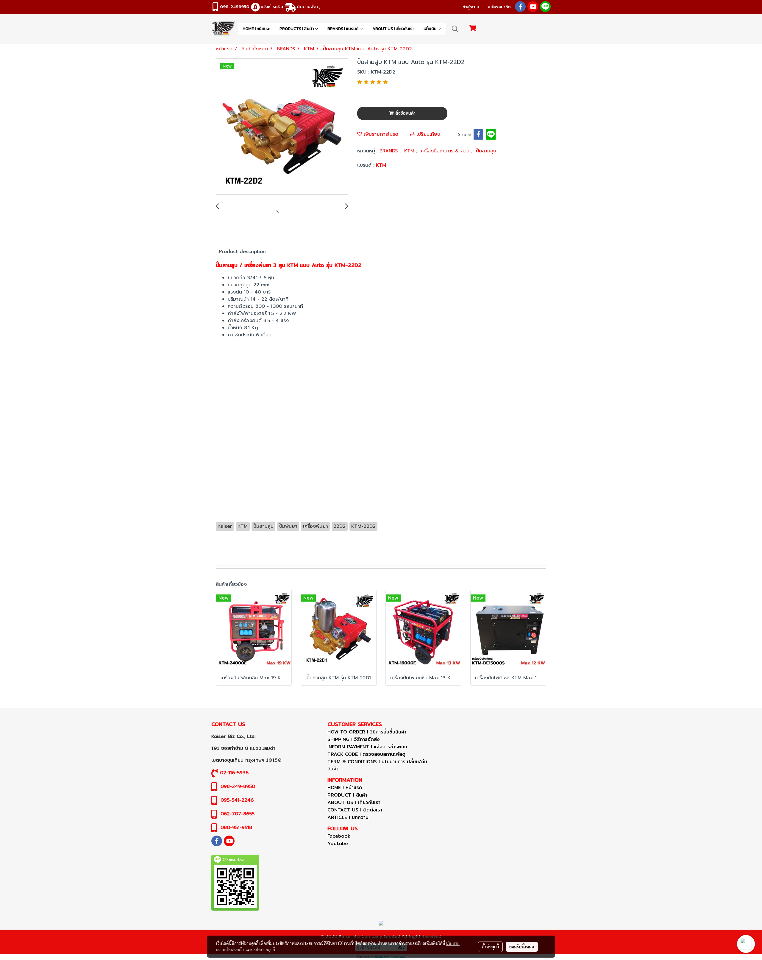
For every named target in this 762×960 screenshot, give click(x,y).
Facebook (338, 836)
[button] (455, 29)
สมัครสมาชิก (499, 7)
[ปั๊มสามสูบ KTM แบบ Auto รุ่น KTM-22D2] (282, 127)
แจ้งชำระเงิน (272, 6)
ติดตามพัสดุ (308, 6)
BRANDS (389, 150)
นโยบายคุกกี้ (264, 949)
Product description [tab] (242, 251)
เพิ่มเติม (430, 29)
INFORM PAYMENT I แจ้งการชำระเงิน (367, 746)
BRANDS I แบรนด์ (343, 29)
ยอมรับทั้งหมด (521, 946)
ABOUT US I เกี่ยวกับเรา (393, 29)
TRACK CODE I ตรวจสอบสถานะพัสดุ (366, 754)
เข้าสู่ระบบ (470, 7)
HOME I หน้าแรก (256, 29)
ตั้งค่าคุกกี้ (490, 946)
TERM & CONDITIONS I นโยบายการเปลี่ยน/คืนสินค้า (377, 765)
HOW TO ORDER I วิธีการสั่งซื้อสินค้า (366, 732)
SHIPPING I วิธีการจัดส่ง (353, 739)
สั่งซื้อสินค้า (405, 113)
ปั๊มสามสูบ (486, 150)
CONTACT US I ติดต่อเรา (354, 810)
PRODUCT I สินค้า (347, 795)
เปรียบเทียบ (427, 134)
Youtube (337, 843)
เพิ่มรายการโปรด (380, 134)
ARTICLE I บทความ (347, 817)
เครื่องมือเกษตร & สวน (446, 150)
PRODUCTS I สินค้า (297, 29)
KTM (410, 150)
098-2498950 (234, 6)
